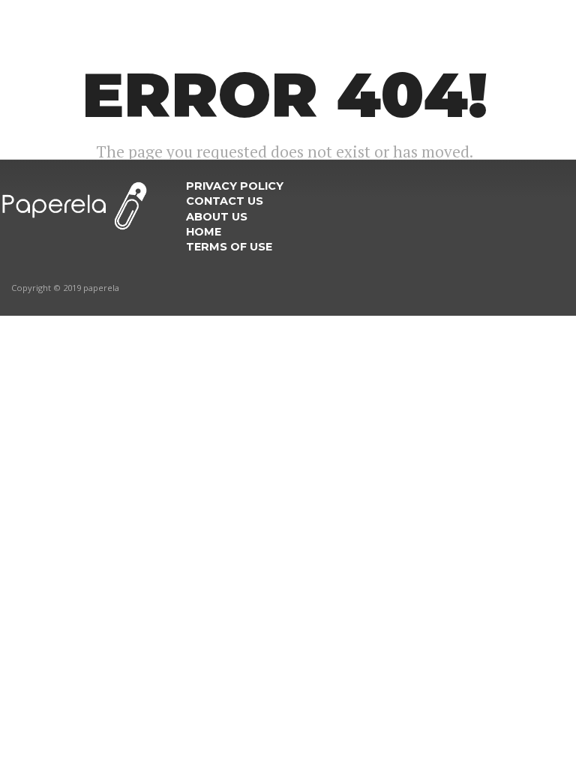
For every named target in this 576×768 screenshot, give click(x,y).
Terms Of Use (229, 247)
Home (203, 231)
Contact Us (224, 201)
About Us (217, 217)
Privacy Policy (235, 186)
